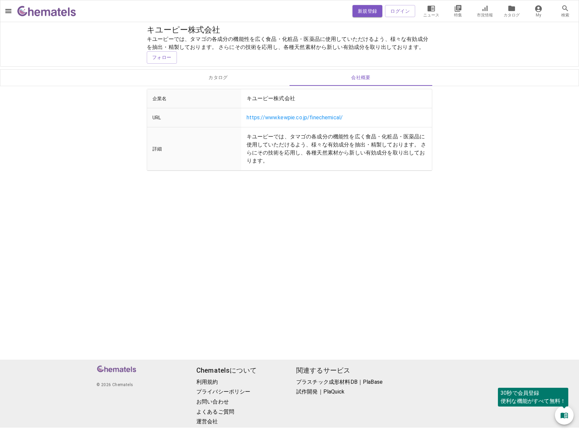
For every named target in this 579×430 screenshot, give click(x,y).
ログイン (400, 11)
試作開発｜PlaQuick (320, 391)
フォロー (162, 57)
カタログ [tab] (218, 77)
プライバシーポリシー (223, 391)
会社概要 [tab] (361, 77)
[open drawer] (8, 11)
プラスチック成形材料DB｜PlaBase (339, 382)
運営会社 (207, 421)
